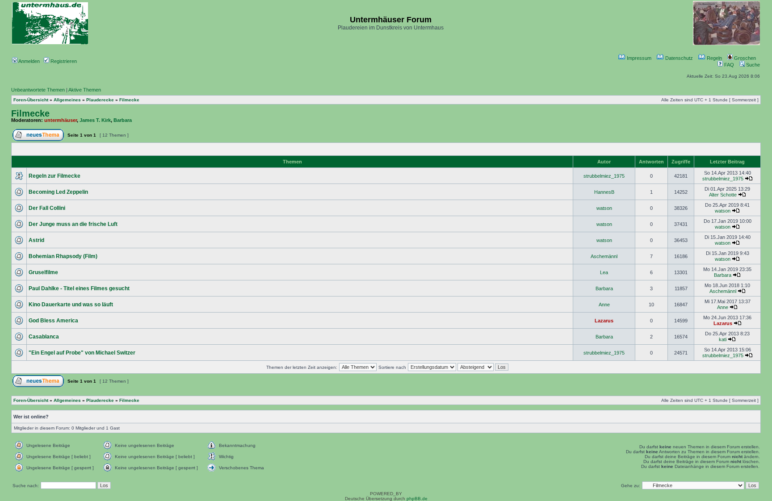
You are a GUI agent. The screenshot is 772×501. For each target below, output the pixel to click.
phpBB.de (417, 498)
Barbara (122, 120)
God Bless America (53, 320)
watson (604, 208)
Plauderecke (100, 99)
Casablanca (44, 337)
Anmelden (28, 61)
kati (722, 339)
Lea (604, 272)
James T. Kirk (95, 120)
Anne (604, 304)
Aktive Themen (84, 89)
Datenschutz (678, 58)
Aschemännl (604, 256)
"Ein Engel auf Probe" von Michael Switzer (82, 353)
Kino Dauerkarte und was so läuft (71, 304)
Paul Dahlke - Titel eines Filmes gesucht (79, 288)
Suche (752, 64)
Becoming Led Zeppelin (58, 192)
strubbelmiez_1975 (604, 176)
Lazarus (604, 320)
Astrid (36, 240)
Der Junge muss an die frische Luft (73, 224)
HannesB (604, 192)
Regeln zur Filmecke (54, 176)
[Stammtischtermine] (726, 43)
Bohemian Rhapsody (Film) (63, 256)
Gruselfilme (43, 272)
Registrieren (63, 61)
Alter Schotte (723, 194)
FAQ (728, 64)
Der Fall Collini (47, 208)
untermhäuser (60, 120)
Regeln (713, 58)
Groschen (744, 58)
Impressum (638, 58)
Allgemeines (67, 99)
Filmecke (129, 99)
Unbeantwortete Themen (38, 89)
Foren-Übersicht (30, 99)
